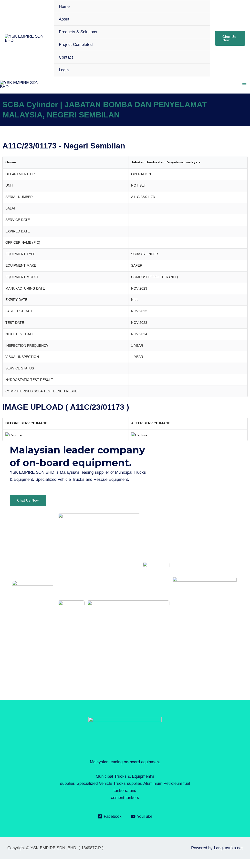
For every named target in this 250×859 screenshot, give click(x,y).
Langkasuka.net (228, 848)
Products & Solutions (78, 32)
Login (64, 70)
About (64, 19)
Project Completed (76, 44)
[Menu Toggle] (200, 31)
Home (64, 6)
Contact (66, 57)
